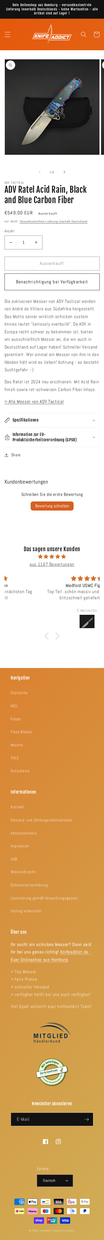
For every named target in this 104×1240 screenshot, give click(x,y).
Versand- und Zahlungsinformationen (41, 820)
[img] (52, 557)
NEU (14, 706)
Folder (16, 719)
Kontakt (17, 807)
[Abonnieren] (86, 1119)
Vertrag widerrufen (26, 911)
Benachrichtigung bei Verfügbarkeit (52, 282)
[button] (7, 34)
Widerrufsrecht (23, 872)
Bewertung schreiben (52, 506)
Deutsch (49, 1180)
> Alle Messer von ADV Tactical (34, 401)
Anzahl (9, 231)
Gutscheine (20, 771)
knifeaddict (45, 1230)
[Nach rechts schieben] (64, 172)
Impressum (20, 846)
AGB (14, 859)
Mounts (17, 745)
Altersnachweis (24, 833)
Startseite (19, 693)
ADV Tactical (15, 182)
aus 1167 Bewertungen (52, 564)
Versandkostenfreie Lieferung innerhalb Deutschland (54, 221)
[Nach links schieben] (40, 172)
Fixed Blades (21, 732)
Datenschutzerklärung (29, 885)
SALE (15, 757)
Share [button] (16, 455)
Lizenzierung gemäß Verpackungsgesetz (44, 898)
